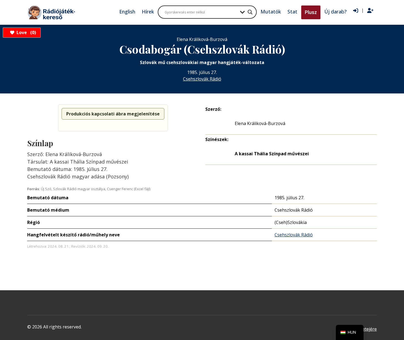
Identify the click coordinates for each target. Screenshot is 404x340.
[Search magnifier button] (250, 12)
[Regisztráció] (370, 10)
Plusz (311, 12)
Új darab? (335, 11)
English (127, 11)
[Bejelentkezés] (355, 10)
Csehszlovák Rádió (202, 79)
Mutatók (271, 11)
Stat (292, 11)
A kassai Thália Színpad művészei (272, 154)
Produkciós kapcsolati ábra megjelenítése (113, 114)
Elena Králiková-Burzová (260, 123)
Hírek (148, 11)
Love (25, 32)
